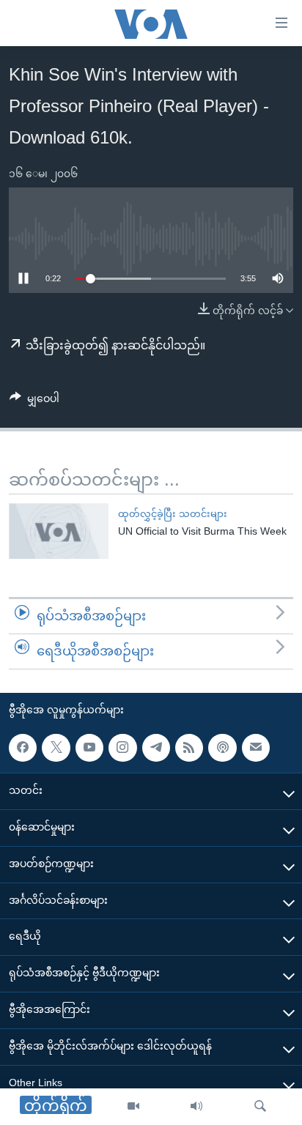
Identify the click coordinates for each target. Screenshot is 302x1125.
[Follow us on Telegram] (156, 747)
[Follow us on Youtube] (89, 747)
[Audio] (196, 1106)
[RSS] (189, 747)
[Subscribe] (256, 747)
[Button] (34, 401)
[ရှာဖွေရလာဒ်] (260, 1106)
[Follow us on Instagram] (122, 747)
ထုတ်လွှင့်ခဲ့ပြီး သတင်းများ (172, 513)
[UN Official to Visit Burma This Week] (58, 531)
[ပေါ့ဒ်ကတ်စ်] (222, 747)
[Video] (133, 1106)
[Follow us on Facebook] (23, 747)
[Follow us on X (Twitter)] (56, 747)
